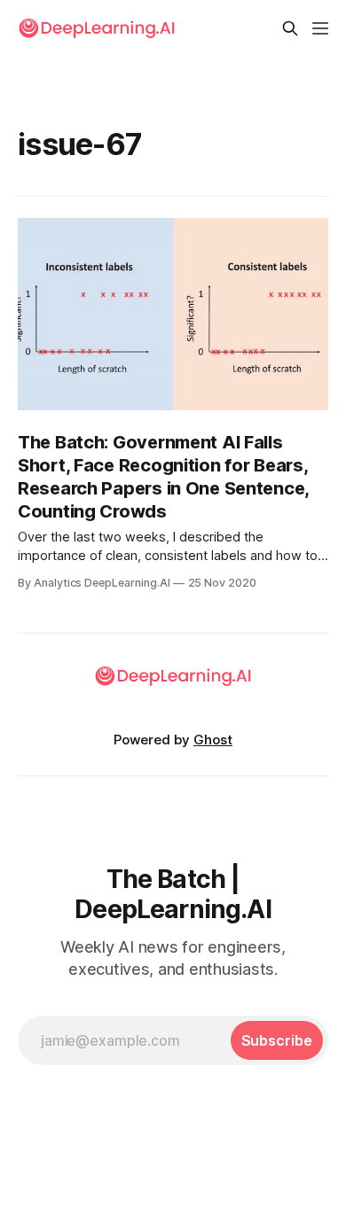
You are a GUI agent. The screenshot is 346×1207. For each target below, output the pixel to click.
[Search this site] (290, 28)
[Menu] (320, 28)
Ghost (212, 739)
